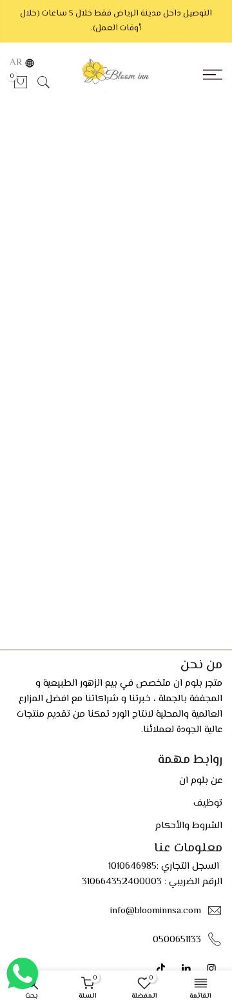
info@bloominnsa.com (155, 911)
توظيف (207, 803)
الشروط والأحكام (188, 825)
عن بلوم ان (200, 780)
